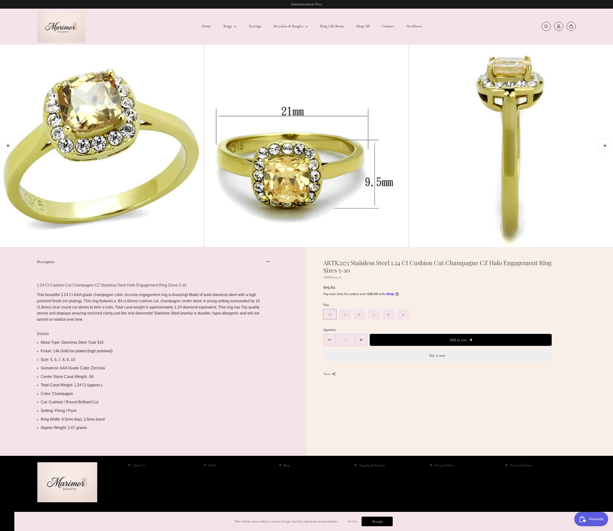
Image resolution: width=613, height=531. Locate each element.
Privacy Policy (443, 465)
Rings (228, 26)
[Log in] (558, 26)
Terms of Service (521, 465)
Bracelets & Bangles (289, 26)
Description (45, 261)
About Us (139, 465)
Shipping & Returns (372, 465)
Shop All (362, 26)
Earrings (255, 26)
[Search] (546, 26)
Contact (388, 26)
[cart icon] (571, 26)
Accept (377, 521)
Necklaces (414, 26)
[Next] (604, 145)
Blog (286, 465)
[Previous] (8, 145)
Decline (353, 521)
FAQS (212, 465)
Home (206, 26)
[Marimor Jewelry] (61, 26)
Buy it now (437, 355)
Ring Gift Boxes (332, 26)
